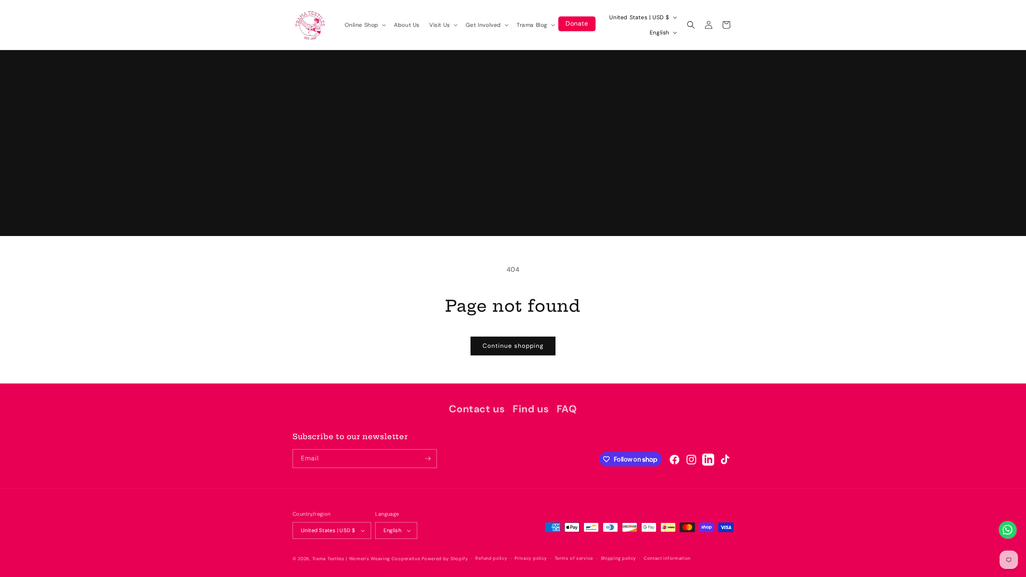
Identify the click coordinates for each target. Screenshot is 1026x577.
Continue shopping (513, 346)
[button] (365, 24)
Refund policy (491, 558)
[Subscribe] (427, 458)
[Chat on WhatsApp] (1007, 530)
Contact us (477, 409)
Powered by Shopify (445, 558)
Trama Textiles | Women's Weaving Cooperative (366, 558)
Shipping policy (618, 558)
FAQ (567, 409)
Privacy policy (531, 558)
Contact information (667, 558)
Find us (531, 409)
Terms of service (574, 558)
